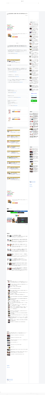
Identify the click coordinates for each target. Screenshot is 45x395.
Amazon (16, 111)
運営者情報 (8, 365)
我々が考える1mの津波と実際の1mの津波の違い (15, 288)
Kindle (13, 111)
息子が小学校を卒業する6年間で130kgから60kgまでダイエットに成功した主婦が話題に (35, 78)
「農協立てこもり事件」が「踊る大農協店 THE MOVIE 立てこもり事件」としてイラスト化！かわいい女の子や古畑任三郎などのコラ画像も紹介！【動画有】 (34, 65)
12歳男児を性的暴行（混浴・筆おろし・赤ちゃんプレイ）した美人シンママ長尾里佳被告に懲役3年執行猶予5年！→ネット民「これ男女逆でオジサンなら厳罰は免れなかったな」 (18, 318)
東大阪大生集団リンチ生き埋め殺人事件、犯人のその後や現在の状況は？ (35, 90)
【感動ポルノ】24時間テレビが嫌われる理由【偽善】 (15, 286)
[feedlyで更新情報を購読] (17, 215)
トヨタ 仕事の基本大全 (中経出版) (16, 117)
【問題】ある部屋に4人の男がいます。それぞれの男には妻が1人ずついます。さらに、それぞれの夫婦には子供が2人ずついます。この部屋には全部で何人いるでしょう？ (19, 282)
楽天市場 (19, 111)
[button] (20, 212)
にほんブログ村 (11, 379)
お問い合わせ (8, 367)
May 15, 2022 (14, 92)
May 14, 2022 (16, 53)
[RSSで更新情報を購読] (18, 215)
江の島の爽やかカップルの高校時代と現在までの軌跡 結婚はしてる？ (17, 294)
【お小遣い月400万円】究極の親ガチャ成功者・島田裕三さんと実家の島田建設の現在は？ (35, 47)
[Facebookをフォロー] (16, 215)
